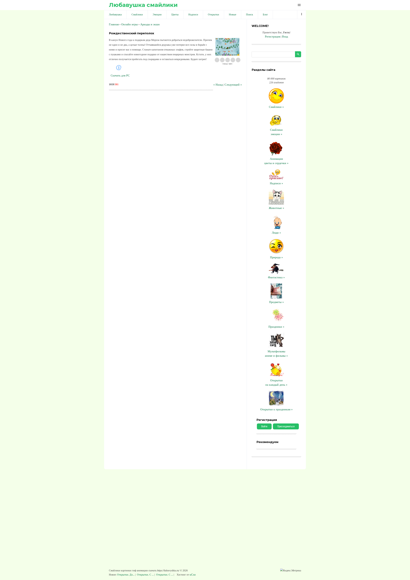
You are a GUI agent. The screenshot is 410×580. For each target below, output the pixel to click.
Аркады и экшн (150, 24)
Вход (285, 36)
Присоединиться (286, 426)
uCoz (193, 574)
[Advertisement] (205, 520)
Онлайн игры (129, 24)
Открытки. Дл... (126, 574)
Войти (264, 426)
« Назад (218, 84)
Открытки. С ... (145, 574)
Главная (114, 24)
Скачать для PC (120, 75)
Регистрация (272, 36)
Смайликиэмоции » (276, 132)
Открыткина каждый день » (276, 382)
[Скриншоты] (227, 47)
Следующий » (233, 84)
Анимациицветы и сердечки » (276, 161)
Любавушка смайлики (143, 4)
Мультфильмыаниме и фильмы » (276, 353)
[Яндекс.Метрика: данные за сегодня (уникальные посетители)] (290, 570)
